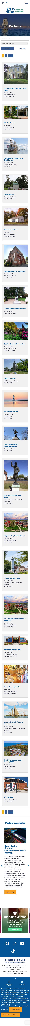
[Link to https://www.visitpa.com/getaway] (15, 962)
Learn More (10, 892)
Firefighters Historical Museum (14, 271)
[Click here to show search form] (7, 3)
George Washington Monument (15, 308)
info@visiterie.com (15, 969)
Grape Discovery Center (12, 687)
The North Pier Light (11, 412)
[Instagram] (14, 943)
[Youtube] (22, 943)
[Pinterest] (18, 951)
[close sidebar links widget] (15, 978)
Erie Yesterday (9, 194)
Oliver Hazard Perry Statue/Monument (10, 445)
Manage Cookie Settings (10, 1015)
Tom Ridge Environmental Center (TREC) (12, 761)
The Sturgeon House (11, 230)
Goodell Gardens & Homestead (14, 344)
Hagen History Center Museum (14, 536)
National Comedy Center (12, 650)
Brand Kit (15, 971)
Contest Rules (23, 971)
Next (11, 56)
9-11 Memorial (9, 797)
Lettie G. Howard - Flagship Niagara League (13, 723)
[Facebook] (7, 943)
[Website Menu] (26, 3)
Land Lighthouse (9, 378)
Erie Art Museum (9, 123)
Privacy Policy (7, 971)
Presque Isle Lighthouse (12, 578)
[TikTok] (13, 951)
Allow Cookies (15, 1009)
